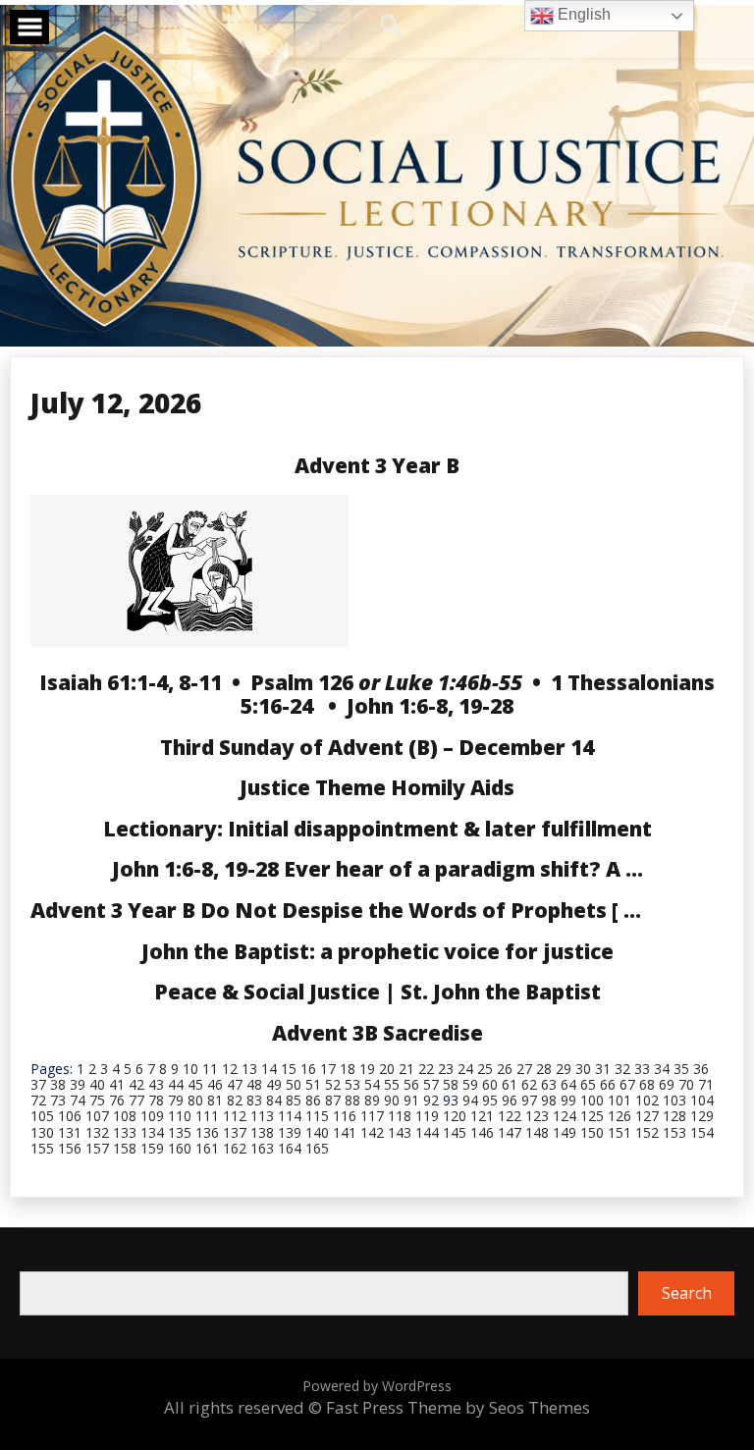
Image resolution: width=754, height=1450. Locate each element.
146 (482, 1132)
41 (117, 1084)
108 (124, 1115)
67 (627, 1084)
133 (124, 1132)
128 (674, 1115)
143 (399, 1132)
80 (195, 1100)
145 (454, 1132)
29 (563, 1068)
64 (568, 1084)
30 (583, 1068)
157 (97, 1148)
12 (230, 1068)
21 (406, 1068)
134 (152, 1132)
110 (179, 1115)
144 (427, 1132)
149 (564, 1132)
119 (427, 1115)
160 (179, 1148)
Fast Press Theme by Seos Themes (458, 1407)
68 (647, 1084)
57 (431, 1084)
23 (446, 1068)
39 (77, 1084)
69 (666, 1084)
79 (176, 1100)
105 (42, 1115)
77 (136, 1100)
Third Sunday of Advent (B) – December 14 (377, 747)
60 (490, 1084)
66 (608, 1084)
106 (69, 1115)
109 (152, 1115)
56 (411, 1084)
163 (262, 1148)
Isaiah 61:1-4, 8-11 (130, 682)
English (582, 14)
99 (568, 1100)
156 (69, 1148)
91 (411, 1100)
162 (234, 1148)
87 (333, 1100)
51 (313, 1084)
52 (333, 1084)
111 (207, 1115)
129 (702, 1115)
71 (706, 1084)
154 (702, 1132)
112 (234, 1115)
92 (431, 1100)
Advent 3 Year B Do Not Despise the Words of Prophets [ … (335, 910)
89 (372, 1100)
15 (288, 1068)
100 (592, 1100)
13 (249, 1068)
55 (392, 1084)
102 (647, 1100)
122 (509, 1115)
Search (687, 1293)
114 (289, 1115)
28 (544, 1068)
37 (38, 1084)
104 (702, 1100)
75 (97, 1100)
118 (399, 1115)
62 (529, 1084)
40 (97, 1084)
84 (274, 1100)
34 (662, 1068)
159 (152, 1148)
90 (392, 1100)
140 (317, 1132)
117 (372, 1115)
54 (372, 1084)
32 (622, 1068)
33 (642, 1068)
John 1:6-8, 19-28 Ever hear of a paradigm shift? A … (377, 869)
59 (470, 1084)
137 (234, 1132)
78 (156, 1100)
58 (450, 1084)
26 (504, 1068)
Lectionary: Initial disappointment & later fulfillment (377, 828)
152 (647, 1132)
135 (179, 1132)
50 (293, 1084)
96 (509, 1100)
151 (619, 1132)
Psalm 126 (301, 682)
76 (117, 1100)
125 (592, 1115)
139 (289, 1132)
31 (603, 1068)
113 (262, 1115)
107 (97, 1115)
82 (234, 1100)
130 (42, 1132)
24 (465, 1068)
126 (619, 1115)
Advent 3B (325, 1033)
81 (215, 1100)
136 (207, 1132)
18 (347, 1068)
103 (674, 1100)
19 (367, 1068)
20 (387, 1068)
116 (344, 1115)
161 (207, 1148)
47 (234, 1084)
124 (564, 1115)
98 (549, 1100)
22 (426, 1068)
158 (124, 1148)
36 (701, 1068)
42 (136, 1084)
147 (509, 1132)
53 (352, 1084)
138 (262, 1132)
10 (190, 1068)
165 (317, 1148)
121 (482, 1115)
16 (308, 1068)
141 (344, 1132)
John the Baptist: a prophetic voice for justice (377, 951)
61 (509, 1084)
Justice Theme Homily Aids (377, 787)
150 (592, 1132)
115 (317, 1115)
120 (454, 1115)
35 (681, 1068)
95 (490, 1100)
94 (470, 1100)
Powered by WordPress (377, 1385)
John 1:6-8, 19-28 (430, 706)
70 (686, 1084)
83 (254, 1100)
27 (524, 1068)
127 (647, 1115)
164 (289, 1148)
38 (58, 1084)
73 (58, 1100)
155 (42, 1148)
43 (156, 1084)
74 (77, 1100)
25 (485, 1068)
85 (293, 1100)
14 (269, 1068)
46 (215, 1084)
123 (537, 1115)
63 (549, 1084)
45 (195, 1084)
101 (619, 1100)
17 (328, 1068)
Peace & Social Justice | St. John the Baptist (377, 991)
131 (69, 1132)
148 (537, 1132)
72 (38, 1100)
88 (352, 1100)
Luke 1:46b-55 (453, 682)
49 (274, 1084)
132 (97, 1132)
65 (588, 1084)
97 (529, 1100)
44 (176, 1084)
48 (254, 1084)
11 (210, 1068)
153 (674, 1132)
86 (313, 1100)
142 (372, 1132)
